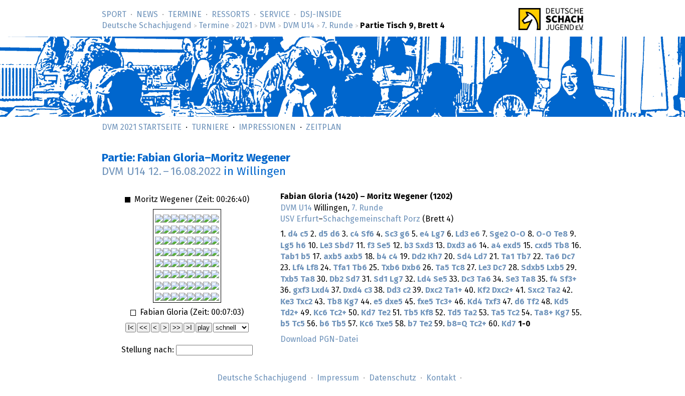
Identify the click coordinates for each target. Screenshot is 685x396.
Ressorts (231, 15)
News (147, 15)
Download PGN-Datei (319, 339)
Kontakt (441, 378)
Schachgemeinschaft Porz (371, 219)
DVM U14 (298, 26)
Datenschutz (392, 378)
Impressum (338, 378)
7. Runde (337, 26)
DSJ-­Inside (320, 15)
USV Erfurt (299, 219)
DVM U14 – (161, 171)
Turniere (210, 127)
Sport (114, 15)
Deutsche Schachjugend (147, 26)
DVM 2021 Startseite (142, 127)
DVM (267, 26)
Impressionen (267, 127)
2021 (244, 26)
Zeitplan (323, 127)
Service (275, 15)
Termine (185, 15)
